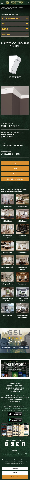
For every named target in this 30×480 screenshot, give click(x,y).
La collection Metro (11, 154)
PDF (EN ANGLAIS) (15, 179)
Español (9, 454)
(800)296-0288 (18, 399)
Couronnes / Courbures (12, 145)
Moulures (21, 7)
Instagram (6, 444)
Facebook (23, 444)
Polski (26, 454)
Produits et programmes (11, 7)
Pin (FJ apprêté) (7, 134)
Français (15, 454)
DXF (15, 174)
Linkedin (12, 444)
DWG (15, 168)
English (4, 454)
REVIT (15, 163)
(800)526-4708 (18, 390)
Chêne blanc (6, 137)
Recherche (28, 2)
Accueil (2, 7)
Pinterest (17, 444)
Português (21, 454)
